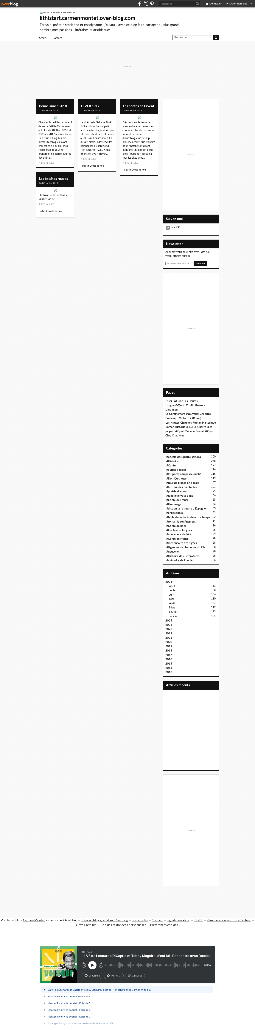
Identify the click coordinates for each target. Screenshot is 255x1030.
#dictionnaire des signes (181, 543)
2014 (168, 668)
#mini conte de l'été (178, 534)
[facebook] (139, 3)
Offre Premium (86, 925)
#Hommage (173, 504)
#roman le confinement (181, 521)
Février (173, 612)
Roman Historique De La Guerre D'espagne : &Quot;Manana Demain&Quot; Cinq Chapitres (189, 431)
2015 (168, 663)
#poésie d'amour (177, 491)
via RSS (175, 227)
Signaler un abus (178, 920)
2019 (168, 646)
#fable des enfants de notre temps (188, 517)
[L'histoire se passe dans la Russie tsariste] (55, 191)
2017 (168, 655)
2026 (168, 582)
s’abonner (94, 976)
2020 (168, 642)
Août (172, 586)
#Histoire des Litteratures (182, 556)
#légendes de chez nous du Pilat (186, 547)
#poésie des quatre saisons (183, 457)
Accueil (43, 38)
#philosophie (174, 513)
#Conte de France (177, 500)
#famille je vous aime (179, 495)
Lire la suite (47, 163)
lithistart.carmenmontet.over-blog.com (87, 18)
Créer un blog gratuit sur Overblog (104, 920)
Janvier (173, 616)
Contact (57, 38)
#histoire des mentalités (181, 487)
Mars (172, 607)
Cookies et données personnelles (123, 925)
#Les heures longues (179, 530)
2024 (168, 625)
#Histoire (172, 461)
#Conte (171, 465)
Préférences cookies (164, 925)
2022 (168, 633)
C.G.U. (198, 920)
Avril (172, 603)
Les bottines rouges (53, 179)
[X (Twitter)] (145, 3)
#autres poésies (176, 470)
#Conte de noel (96, 166)
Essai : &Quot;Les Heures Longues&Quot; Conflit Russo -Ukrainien (185, 405)
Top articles (140, 920)
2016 (168, 659)
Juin (171, 594)
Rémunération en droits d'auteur (229, 920)
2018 (168, 650)
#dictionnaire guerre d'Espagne (186, 508)
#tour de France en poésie (182, 483)
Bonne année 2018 (53, 106)
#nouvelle (172, 551)
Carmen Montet (34, 920)
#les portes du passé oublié (183, 474)
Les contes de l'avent (138, 106)
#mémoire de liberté (179, 560)
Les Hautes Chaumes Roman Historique (190, 422)
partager (116, 976)
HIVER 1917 (90, 106)
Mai (171, 599)
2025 (168, 620)
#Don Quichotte (176, 478)
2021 (168, 637)
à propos (137, 976)
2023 (168, 629)
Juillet (172, 590)
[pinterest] (152, 3)
